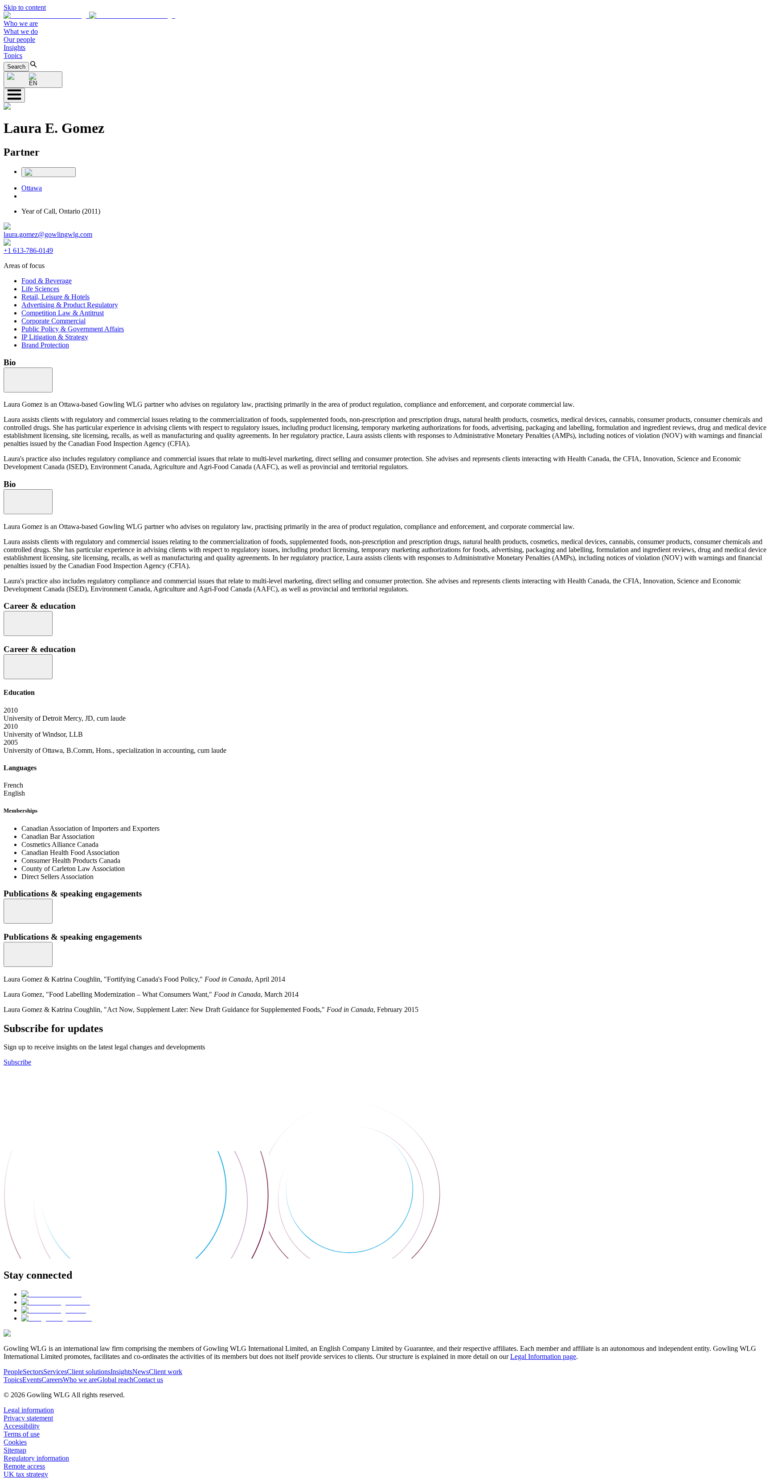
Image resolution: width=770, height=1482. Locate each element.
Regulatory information (36, 1458)
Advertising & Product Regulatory (69, 305)
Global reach (115, 1379)
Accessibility (22, 1426)
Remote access (24, 1466)
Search (16, 66)
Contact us (148, 1379)
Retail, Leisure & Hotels (55, 297)
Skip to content (25, 7)
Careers (52, 1379)
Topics (13, 55)
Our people (19, 39)
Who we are (21, 23)
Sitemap (15, 1450)
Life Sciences (40, 289)
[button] (89, 15)
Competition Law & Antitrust (62, 313)
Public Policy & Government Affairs (72, 329)
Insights (14, 47)
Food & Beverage (46, 281)
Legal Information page (543, 1356)
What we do (21, 31)
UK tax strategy (26, 1474)
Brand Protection (45, 345)
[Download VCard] (48, 172)
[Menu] (14, 95)
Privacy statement (28, 1418)
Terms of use (22, 1434)
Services (55, 1371)
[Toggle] (28, 379)
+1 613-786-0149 (28, 250)
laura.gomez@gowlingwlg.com (48, 234)
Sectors (33, 1371)
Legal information (29, 1410)
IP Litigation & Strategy (54, 337)
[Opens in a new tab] (51, 1294)
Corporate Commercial (53, 321)
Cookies (15, 1442)
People (13, 1371)
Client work (165, 1371)
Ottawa (31, 188)
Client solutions (89, 1371)
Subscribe (17, 1062)
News (140, 1371)
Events (31, 1379)
